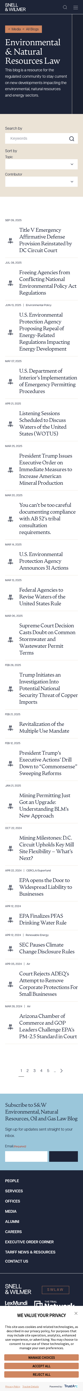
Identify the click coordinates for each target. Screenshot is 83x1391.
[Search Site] (65, 7)
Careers (13, 1232)
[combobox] (41, 164)
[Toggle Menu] (75, 7)
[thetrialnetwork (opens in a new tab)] (54, 1305)
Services (14, 1191)
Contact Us (16, 1262)
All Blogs (32, 29)
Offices (12, 1202)
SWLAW (55, 1290)
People (12, 1181)
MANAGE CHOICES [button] (41, 1357)
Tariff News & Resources (30, 1253)
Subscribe (63, 1156)
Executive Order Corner (29, 1242)
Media (16, 29)
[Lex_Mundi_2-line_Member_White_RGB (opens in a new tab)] (16, 1305)
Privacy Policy (12, 1386)
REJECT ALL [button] (41, 1374)
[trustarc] (71, 1386)
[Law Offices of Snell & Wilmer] (15, 7)
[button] (76, 1313)
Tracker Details (30, 1386)
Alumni (12, 1222)
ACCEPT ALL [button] (41, 1366)
